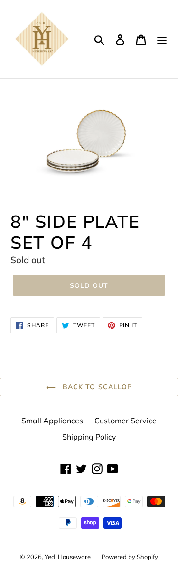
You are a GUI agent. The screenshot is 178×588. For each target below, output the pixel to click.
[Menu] (161, 39)
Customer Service (125, 420)
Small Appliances (52, 420)
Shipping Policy (89, 436)
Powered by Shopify (130, 556)
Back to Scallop (96, 386)
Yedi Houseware (68, 556)
